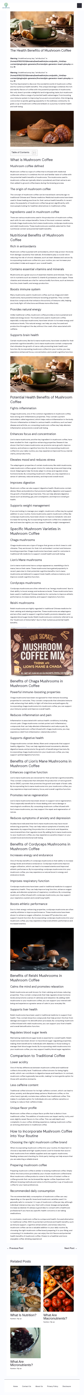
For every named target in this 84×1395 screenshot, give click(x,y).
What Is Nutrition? (23, 1315)
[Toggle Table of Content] (32, 153)
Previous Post (15, 1248)
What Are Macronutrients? (55, 1316)
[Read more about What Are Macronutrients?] (58, 1288)
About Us (39, 1386)
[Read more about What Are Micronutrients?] (25, 1343)
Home (15, 1386)
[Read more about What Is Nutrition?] (25, 1288)
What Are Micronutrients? (21, 1363)
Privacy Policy (52, 1386)
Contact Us (26, 1386)
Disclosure (67, 1386)
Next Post (71, 1248)
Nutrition (13, 1319)
